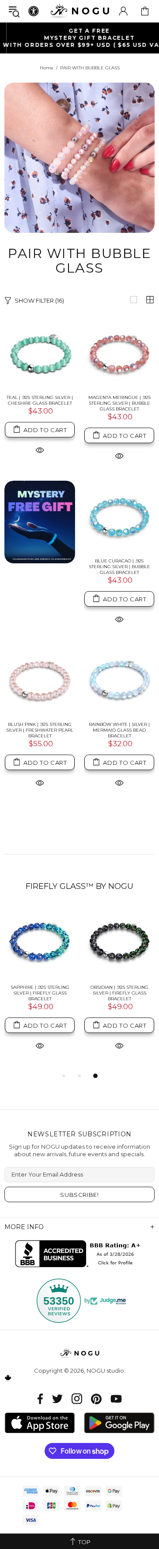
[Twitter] (57, 1399)
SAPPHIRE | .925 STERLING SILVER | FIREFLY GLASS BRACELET (40, 993)
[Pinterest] (96, 1399)
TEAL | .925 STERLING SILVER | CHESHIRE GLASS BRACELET (40, 400)
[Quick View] (40, 449)
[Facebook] (40, 1399)
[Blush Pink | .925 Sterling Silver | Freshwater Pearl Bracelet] (39, 679)
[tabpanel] (40, 989)
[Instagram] (77, 1399)
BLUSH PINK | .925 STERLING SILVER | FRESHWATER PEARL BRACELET (39, 730)
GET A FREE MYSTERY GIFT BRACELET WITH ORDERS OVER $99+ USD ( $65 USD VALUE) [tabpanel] (79, 37)
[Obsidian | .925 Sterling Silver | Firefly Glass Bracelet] (119, 942)
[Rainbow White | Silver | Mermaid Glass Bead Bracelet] (119, 679)
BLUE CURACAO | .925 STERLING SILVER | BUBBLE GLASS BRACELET (119, 566)
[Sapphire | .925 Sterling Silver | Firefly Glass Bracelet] (39, 942)
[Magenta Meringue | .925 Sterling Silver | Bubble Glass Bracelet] (119, 352)
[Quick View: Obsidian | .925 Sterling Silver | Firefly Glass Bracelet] (119, 1045)
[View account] (123, 11)
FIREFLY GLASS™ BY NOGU (79, 886)
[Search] (14, 11)
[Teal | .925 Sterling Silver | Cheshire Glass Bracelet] (39, 352)
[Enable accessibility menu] (33, 11)
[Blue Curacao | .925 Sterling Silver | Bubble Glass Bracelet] (119, 516)
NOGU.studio (79, 11)
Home (46, 68)
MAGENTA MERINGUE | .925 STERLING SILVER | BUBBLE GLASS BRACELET (119, 403)
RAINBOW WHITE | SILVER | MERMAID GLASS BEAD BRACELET (119, 730)
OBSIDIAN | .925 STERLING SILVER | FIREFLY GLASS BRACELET (119, 993)
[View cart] (145, 11)
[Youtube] (116, 1399)
